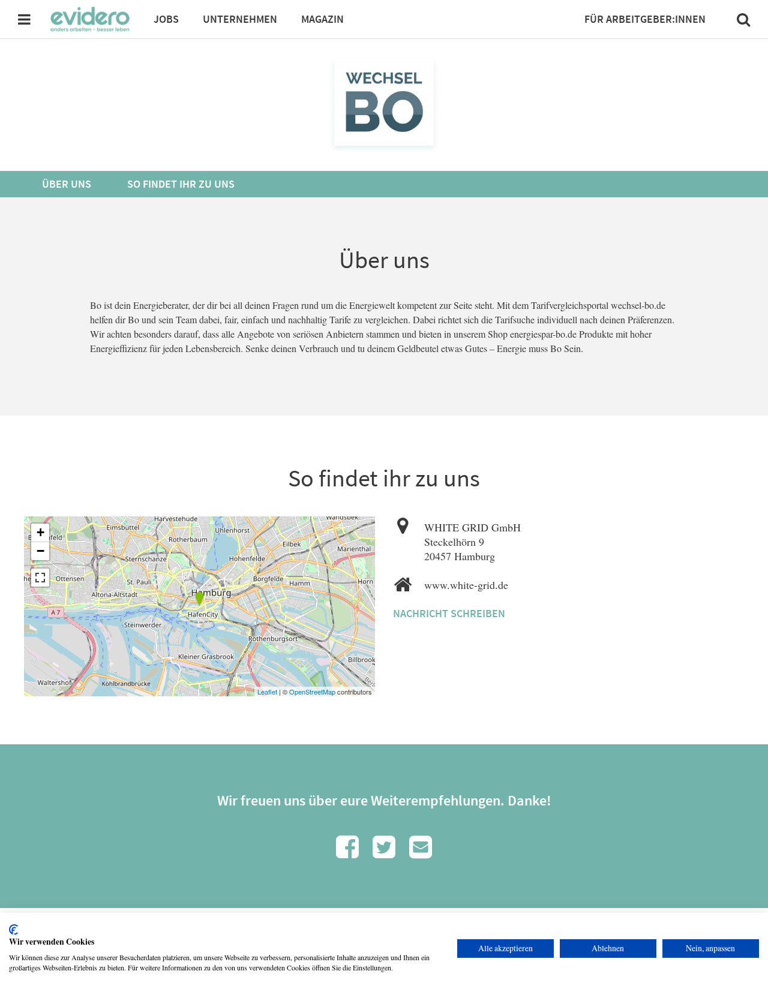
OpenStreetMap (312, 691)
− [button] (40, 550)
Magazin (322, 19)
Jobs (166, 19)
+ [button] (40, 532)
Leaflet (267, 691)
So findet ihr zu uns (181, 184)
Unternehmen (240, 19)
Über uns (66, 184)
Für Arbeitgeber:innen (645, 19)
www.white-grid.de (466, 585)
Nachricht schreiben (449, 613)
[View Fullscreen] (40, 578)
